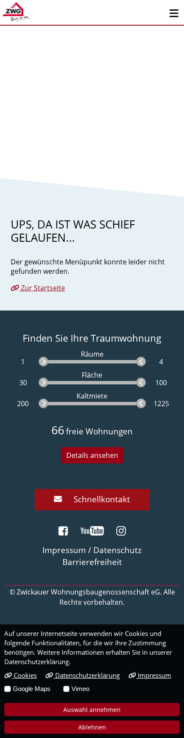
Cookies (24, 675)
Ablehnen (92, 727)
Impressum (153, 675)
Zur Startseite (42, 288)
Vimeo (80, 688)
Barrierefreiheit (92, 561)
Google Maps (31, 688)
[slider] (43, 361)
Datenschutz (117, 550)
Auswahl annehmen (92, 710)
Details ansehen (92, 455)
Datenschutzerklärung (86, 675)
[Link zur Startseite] (16, 11)
